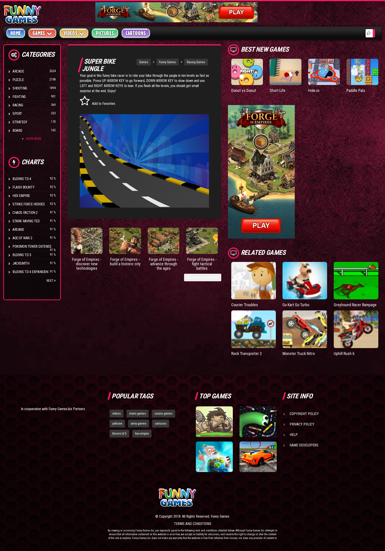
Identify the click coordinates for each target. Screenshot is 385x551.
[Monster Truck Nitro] (305, 329)
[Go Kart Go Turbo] (305, 281)
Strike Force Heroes (28, 204)
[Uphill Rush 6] (356, 329)
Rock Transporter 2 (246, 353)
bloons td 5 (119, 433)
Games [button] (39, 33)
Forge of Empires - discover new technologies (87, 264)
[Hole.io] (324, 72)
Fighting (19, 97)
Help (294, 435)
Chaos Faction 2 (25, 213)
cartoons (160, 423)
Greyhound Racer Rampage (355, 304)
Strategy (19, 122)
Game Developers (304, 445)
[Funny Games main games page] (261, 497)
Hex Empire (21, 196)
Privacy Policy (302, 424)
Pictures (105, 33)
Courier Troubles (244, 304)
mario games (137, 413)
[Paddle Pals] (362, 72)
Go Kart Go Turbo (296, 304)
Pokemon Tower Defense (31, 246)
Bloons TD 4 (21, 179)
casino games (163, 413)
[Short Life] (285, 72)
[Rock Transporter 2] (253, 329)
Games (143, 62)
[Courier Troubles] (253, 281)
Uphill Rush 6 (344, 353)
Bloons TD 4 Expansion (30, 272)
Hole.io (313, 90)
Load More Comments (204, 277)
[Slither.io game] (258, 421)
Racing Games (196, 62)
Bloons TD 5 (21, 255)
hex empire (142, 433)
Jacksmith (20, 263)
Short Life (277, 90)
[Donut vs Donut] (247, 72)
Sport (17, 113)
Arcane (18, 229)
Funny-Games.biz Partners (67, 409)
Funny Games (167, 62)
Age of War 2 (22, 238)
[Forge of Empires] (87, 241)
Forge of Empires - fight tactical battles (202, 264)
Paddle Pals (355, 90)
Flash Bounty (23, 187)
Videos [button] (71, 33)
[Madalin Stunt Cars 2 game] (258, 457)
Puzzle (18, 80)
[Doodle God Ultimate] (214, 457)
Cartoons (136, 33)
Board (17, 130)
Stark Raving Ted (26, 221)
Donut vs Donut (243, 90)
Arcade (18, 71)
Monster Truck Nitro (299, 353)
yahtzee (117, 423)
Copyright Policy (304, 414)
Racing (17, 105)
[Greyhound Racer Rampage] (356, 281)
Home (15, 33)
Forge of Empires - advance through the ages (163, 264)
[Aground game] (214, 421)
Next (50, 280)
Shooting (19, 88)
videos (116, 413)
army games (138, 423)
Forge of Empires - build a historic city (125, 261)
